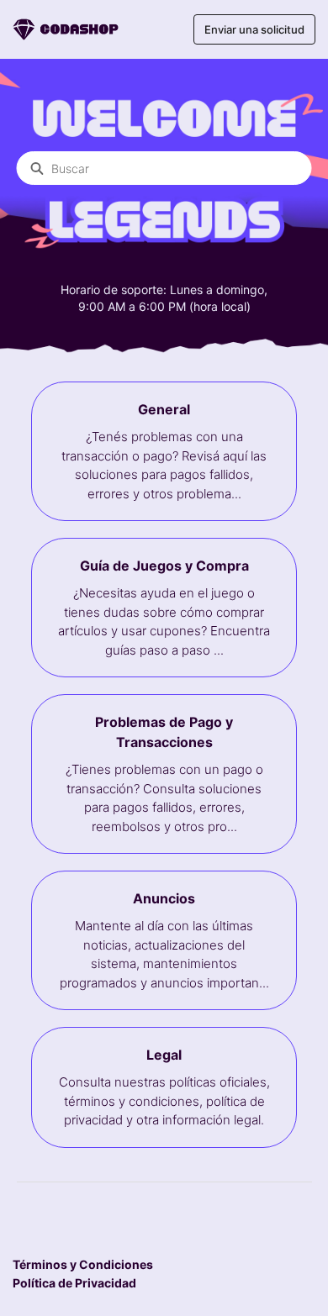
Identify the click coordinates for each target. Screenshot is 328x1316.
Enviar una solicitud (254, 29)
